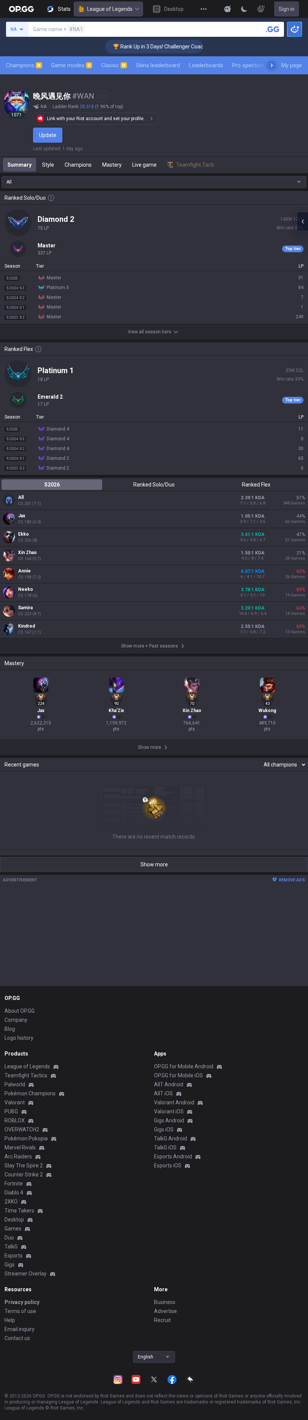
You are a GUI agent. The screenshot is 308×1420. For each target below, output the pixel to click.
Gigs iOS (164, 1129)
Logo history (19, 1038)
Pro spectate (248, 65)
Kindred (26, 626)
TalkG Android (170, 1138)
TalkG (11, 1247)
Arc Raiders (18, 1156)
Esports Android (173, 1156)
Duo (9, 1238)
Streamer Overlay (26, 1274)
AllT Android (168, 1084)
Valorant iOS (169, 1111)
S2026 (52, 485)
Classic (113, 65)
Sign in (286, 9)
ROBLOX (15, 1120)
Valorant (15, 1102)
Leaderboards (206, 65)
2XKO (11, 1202)
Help (10, 1320)
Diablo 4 (14, 1193)
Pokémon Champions (30, 1093)
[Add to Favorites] (102, 96)
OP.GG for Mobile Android (183, 1066)
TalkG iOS (165, 1147)
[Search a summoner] (272, 29)
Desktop (14, 1220)
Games (13, 1229)
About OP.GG (20, 1011)
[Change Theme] (244, 9)
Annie (24, 571)
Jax (21, 515)
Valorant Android (174, 1102)
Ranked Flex (256, 485)
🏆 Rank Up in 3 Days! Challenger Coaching (150, 47)
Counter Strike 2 (24, 1175)
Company (16, 1020)
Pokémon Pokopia (26, 1138)
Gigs (10, 1265)
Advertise (165, 1311)
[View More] (203, 9)
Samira (25, 607)
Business (164, 1302)
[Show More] (227, 9)
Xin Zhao (27, 552)
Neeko (25, 589)
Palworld (15, 1084)
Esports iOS (167, 1166)
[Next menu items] (271, 65)
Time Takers (19, 1211)
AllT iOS (163, 1093)
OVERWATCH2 (22, 1129)
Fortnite (14, 1184)
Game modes (71, 65)
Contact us (17, 1338)
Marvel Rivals (20, 1147)
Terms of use (20, 1311)
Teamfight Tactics (26, 1075)
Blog (10, 1029)
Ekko (23, 534)
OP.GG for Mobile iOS (178, 1075)
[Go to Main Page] (21, 9)
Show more (154, 864)
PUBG (11, 1111)
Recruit (162, 1320)
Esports (14, 1256)
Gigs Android (169, 1120)
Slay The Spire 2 (24, 1166)
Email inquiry (20, 1329)
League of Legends (110, 9)
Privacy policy (22, 1302)
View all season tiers (149, 331)
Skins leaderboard (158, 65)
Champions (23, 65)
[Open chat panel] (302, 221)
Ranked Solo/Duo (154, 485)
